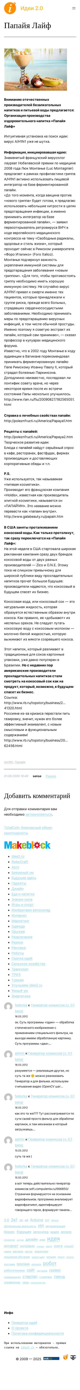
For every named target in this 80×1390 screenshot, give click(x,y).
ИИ (41, 1226)
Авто (15, 867)
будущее (24, 1232)
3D (21, 1220)
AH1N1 (8, 762)
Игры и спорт (23, 905)
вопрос (66, 1232)
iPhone (54, 1220)
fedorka (21, 1005)
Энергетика (21, 996)
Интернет (19, 915)
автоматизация (55, 1226)
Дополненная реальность (20, 1226)
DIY (47, 1220)
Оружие (18, 931)
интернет (11, 1246)
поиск (61, 1257)
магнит (29, 1251)
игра (42, 1239)
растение (9, 1264)
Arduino (36, 1220)
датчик (20, 1240)
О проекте (20, 1328)
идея (53, 1238)
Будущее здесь (24, 878)
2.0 (6, 1220)
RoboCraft (20, 862)
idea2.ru (18, 856)
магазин (18, 1251)
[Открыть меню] (74, 8)
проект (70, 1257)
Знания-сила (22, 899)
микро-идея (38, 1257)
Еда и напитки (23, 894)
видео (54, 1232)
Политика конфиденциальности (38, 1333)
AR (26, 1220)
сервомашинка (12, 1277)
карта (49, 1246)
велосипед (41, 1232)
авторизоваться (38, 814)
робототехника (14, 1270)
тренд (59, 1276)
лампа (7, 1251)
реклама (23, 1264)
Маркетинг (20, 921)
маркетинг (41, 1251)
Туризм (18, 980)
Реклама (19, 948)
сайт (31, 1270)
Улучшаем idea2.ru (27, 985)
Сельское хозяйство (28, 964)
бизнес (9, 1232)
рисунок (36, 1264)
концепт (69, 1246)
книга (58, 1246)
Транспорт (20, 969)
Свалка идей (22, 958)
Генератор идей (24, 1323)
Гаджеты (19, 883)
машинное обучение (17, 1256)
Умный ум (20, 991)
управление (12, 1282)
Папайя (20, 762)
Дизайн (18, 889)
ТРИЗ (16, 975)
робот (50, 1263)
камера (40, 1246)
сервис (55, 1270)
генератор (9, 1240)
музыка (51, 1256)
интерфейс (27, 1246)
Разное (51, 776)
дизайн (32, 1239)
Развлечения (22, 937)
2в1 (14, 1219)
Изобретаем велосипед (31, 910)
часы (25, 1282)
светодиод (42, 1271)
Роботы (18, 953)
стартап (30, 1276)
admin (20, 1053)
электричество (38, 1282)
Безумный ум (23, 873)
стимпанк (45, 1276)
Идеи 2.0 (31, 8)
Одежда (18, 926)
